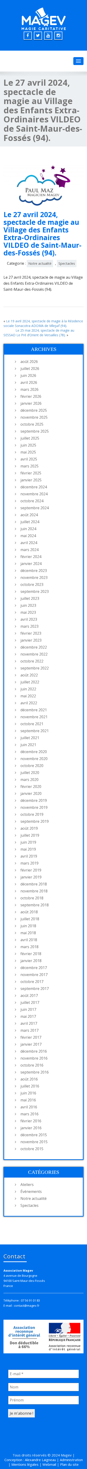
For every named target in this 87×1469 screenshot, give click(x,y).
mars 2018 (29, 946)
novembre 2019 (34, 807)
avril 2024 (28, 542)
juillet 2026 (29, 368)
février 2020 (30, 786)
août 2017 (29, 995)
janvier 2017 (31, 1044)
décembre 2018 (33, 884)
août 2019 (29, 828)
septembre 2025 (34, 431)
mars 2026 (29, 389)
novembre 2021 (34, 717)
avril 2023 (28, 619)
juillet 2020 (29, 772)
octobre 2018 (31, 898)
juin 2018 (28, 926)
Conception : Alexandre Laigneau (30, 1459)
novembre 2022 (34, 654)
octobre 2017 (31, 981)
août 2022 (29, 675)
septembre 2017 (34, 988)
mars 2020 (29, 779)
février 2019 (30, 870)
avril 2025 (28, 459)
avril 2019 (28, 856)
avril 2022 (28, 703)
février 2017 (30, 1037)
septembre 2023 (34, 591)
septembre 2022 (34, 668)
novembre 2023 (34, 577)
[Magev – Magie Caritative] (43, 17)
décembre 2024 (33, 487)
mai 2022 (28, 696)
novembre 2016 (34, 1058)
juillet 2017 (29, 1002)
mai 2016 (28, 1100)
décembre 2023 (33, 570)
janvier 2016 (31, 1128)
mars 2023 (29, 626)
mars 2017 (29, 1030)
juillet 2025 (29, 438)
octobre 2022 (31, 661)
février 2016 (30, 1121)
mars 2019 (29, 863)
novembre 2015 (34, 1141)
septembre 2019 (34, 821)
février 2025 (30, 473)
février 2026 (30, 396)
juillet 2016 (29, 1086)
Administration (71, 1459)
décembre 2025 (33, 410)
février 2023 (30, 633)
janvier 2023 (31, 640)
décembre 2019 (33, 800)
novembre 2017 (34, 974)
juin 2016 (28, 1093)
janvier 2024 (31, 563)
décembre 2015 (33, 1135)
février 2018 (30, 953)
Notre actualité (40, 263)
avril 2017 (28, 1023)
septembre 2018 (34, 905)
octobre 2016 (31, 1065)
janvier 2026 (31, 403)
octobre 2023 (31, 584)
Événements (31, 1191)
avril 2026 (28, 382)
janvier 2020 (31, 793)
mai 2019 (28, 849)
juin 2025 (28, 445)
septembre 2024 (34, 508)
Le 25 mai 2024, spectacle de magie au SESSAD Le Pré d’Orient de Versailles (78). (38, 332)
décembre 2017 (33, 967)
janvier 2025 (31, 480)
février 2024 (30, 556)
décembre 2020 (33, 751)
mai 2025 (28, 452)
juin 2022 (28, 689)
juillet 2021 (29, 737)
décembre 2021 (33, 710)
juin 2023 (28, 605)
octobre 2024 (31, 501)
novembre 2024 (34, 494)
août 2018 (29, 912)
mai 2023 (28, 612)
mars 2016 (29, 1114)
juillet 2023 (29, 598)
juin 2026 (28, 375)
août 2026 (29, 361)
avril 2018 (28, 939)
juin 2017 (28, 1009)
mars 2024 (29, 549)
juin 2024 (28, 528)
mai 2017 (28, 1016)
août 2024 (29, 515)
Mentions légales (25, 1464)
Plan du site (69, 1464)
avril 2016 (28, 1107)
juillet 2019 (29, 835)
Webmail (49, 1464)
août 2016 (29, 1079)
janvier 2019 (31, 877)
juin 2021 (28, 744)
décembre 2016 (33, 1051)
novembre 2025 (34, 417)
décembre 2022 (33, 647)
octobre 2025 (31, 424)
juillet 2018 (29, 919)
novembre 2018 (34, 891)
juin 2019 (28, 842)
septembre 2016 (34, 1072)
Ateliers (27, 1184)
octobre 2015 (31, 1148)
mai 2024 (28, 535)
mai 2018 (28, 932)
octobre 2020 (31, 765)
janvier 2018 (31, 960)
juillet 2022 (29, 682)
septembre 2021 (34, 730)
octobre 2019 (31, 814)
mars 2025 (29, 466)
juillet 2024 (29, 521)
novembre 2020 (34, 758)
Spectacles (66, 263)
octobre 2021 (31, 723)
